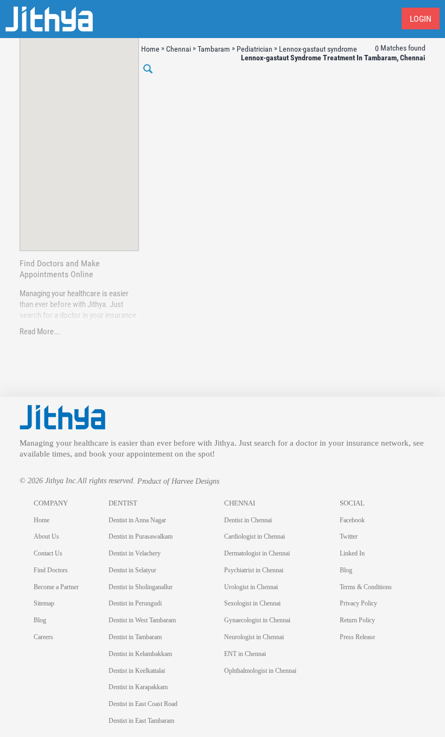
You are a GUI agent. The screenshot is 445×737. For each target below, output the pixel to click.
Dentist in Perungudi (135, 603)
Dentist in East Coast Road (143, 704)
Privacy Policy (358, 603)
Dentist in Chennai (248, 520)
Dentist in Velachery (135, 553)
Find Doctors (51, 570)
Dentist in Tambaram (135, 637)
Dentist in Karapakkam (138, 687)
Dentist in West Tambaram (142, 620)
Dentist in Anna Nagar (137, 520)
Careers (43, 637)
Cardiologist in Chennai (254, 536)
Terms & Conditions (366, 587)
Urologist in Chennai (251, 587)
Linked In (352, 553)
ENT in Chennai (245, 654)
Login (420, 19)
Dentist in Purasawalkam (141, 536)
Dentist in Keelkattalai (137, 670)
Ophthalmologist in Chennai (260, 670)
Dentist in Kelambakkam (140, 654)
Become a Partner (56, 587)
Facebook (352, 520)
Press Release (357, 637)
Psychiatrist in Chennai (253, 570)
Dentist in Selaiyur (132, 570)
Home (41, 520)
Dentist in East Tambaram (141, 720)
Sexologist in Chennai (252, 603)
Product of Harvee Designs (178, 481)
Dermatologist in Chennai (257, 553)
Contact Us (48, 553)
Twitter (349, 536)
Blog (40, 620)
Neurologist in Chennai (254, 637)
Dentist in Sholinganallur (141, 587)
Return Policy (357, 620)
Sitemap (44, 603)
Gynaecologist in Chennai (257, 620)
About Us (46, 536)
